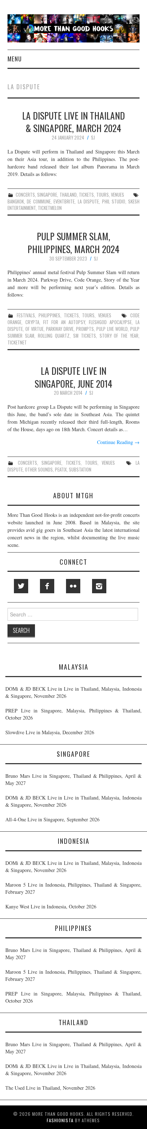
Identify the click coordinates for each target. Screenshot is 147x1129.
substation (80, 469)
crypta (32, 322)
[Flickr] (73, 586)
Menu (14, 58)
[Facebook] (47, 586)
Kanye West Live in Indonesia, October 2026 (50, 906)
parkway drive (60, 329)
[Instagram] (99, 586)
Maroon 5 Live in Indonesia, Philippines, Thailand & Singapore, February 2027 (73, 888)
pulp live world (112, 329)
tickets (86, 194)
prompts (85, 329)
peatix (61, 469)
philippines (49, 315)
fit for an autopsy (64, 322)
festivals (26, 315)
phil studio (113, 201)
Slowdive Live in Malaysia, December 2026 (49, 732)
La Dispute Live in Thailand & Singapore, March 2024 (73, 122)
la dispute (88, 201)
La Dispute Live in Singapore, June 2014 (73, 377)
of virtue (34, 329)
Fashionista (60, 1120)
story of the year (119, 335)
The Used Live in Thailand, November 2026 (50, 1087)
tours (102, 194)
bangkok (15, 201)
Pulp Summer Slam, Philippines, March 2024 (73, 242)
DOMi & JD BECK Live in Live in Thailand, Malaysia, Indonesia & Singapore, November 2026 (73, 692)
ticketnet (17, 342)
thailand (68, 194)
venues (117, 194)
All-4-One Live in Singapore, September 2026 (52, 819)
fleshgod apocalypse (110, 322)
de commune (38, 201)
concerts (25, 194)
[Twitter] (21, 586)
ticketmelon (50, 208)
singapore (47, 194)
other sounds (39, 469)
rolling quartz (54, 335)
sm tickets (84, 335)
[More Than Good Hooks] (73, 27)
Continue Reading (118, 442)
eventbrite (64, 201)
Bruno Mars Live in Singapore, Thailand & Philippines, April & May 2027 (73, 779)
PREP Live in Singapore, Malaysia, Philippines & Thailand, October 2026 (73, 714)
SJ (93, 137)
